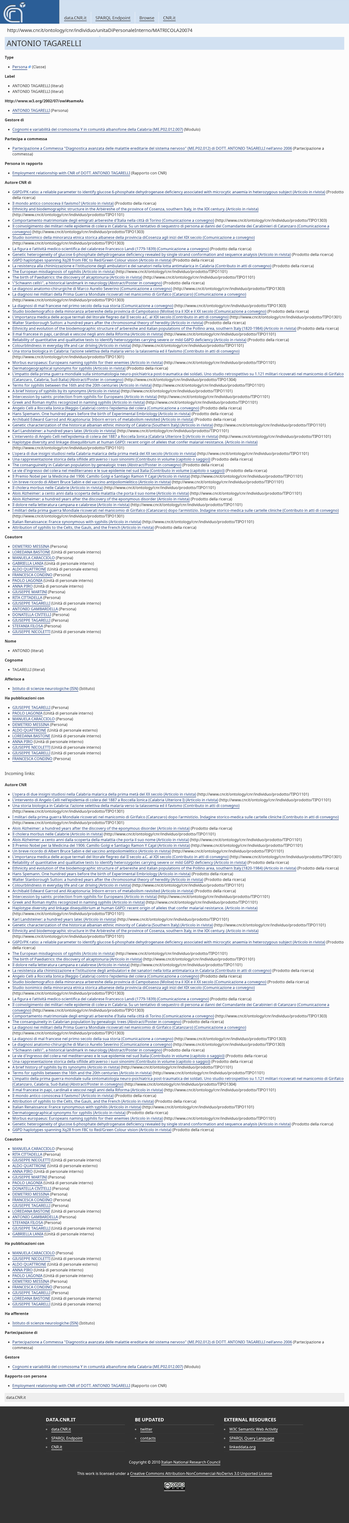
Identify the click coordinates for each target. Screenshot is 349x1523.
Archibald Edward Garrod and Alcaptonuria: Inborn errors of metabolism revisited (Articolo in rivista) (102, 419)
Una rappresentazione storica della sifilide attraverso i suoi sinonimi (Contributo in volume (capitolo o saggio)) (111, 459)
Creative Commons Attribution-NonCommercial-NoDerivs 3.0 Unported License (201, 1473)
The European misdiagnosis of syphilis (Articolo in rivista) (63, 271)
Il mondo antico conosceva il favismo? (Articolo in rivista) (63, 203)
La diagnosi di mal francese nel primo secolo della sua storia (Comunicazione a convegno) (92, 305)
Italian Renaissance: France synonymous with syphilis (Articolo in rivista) (76, 521)
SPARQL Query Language (251, 1438)
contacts (148, 1438)
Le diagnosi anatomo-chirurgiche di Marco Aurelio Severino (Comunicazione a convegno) (92, 288)
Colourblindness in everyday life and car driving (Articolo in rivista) (71, 345)
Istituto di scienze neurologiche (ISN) (45, 688)
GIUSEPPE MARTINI (29, 591)
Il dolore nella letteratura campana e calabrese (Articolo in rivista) (71, 504)
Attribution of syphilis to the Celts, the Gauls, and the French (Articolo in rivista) (83, 527)
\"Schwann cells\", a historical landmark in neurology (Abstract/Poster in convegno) (87, 283)
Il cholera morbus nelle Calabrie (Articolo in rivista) (57, 487)
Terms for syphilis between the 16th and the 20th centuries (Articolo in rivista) (82, 385)
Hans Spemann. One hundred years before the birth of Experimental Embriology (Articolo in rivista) (101, 413)
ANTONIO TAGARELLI (31, 110)
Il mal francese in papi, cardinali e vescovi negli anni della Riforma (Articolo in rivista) (87, 334)
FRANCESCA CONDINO (32, 574)
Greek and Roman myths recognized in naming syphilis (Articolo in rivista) (78, 402)
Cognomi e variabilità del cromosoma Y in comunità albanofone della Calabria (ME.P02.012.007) (97, 129)
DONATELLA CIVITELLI (31, 614)
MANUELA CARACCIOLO (33, 557)
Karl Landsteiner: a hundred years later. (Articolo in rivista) (64, 430)
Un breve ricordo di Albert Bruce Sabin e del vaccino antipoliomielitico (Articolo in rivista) (91, 482)
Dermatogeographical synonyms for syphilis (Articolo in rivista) (69, 368)
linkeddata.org (242, 1447)
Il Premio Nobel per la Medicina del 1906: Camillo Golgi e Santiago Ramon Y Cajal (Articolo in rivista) (101, 476)
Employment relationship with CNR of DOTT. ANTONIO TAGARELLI (71, 173)
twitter (146, 1429)
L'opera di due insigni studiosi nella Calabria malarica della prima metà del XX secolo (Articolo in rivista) (104, 453)
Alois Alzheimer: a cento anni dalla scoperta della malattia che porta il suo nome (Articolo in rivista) (100, 493)
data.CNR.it (75, 18)
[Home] (29, 12)
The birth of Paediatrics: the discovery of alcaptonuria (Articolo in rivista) (77, 277)
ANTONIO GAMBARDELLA (35, 609)
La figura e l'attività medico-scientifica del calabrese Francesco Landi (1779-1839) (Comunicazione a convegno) (110, 248)
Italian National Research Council (190, 1462)
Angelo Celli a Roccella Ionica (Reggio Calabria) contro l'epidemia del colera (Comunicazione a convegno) (105, 408)
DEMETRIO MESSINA (30, 546)
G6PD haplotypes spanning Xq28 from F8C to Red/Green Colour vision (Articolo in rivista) (91, 260)
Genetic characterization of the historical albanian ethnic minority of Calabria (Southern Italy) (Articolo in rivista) (112, 425)
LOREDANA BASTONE (31, 552)
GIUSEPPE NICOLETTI (31, 631)
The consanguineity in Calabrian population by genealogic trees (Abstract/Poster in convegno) (96, 464)
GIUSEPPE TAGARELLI (31, 603)
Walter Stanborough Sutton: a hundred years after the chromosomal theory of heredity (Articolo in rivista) (107, 322)
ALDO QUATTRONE (29, 569)
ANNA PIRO (22, 586)
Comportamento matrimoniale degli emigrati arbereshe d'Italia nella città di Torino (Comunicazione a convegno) (113, 220)
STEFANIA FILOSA (27, 626)
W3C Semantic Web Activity (253, 1429)
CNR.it (169, 18)
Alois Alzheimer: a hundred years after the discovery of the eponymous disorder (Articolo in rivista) (101, 499)
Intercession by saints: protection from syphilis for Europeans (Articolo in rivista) (84, 396)
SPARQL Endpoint (113, 18)
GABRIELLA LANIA (27, 563)
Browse (146, 18)
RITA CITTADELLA (27, 597)
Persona (19, 66)
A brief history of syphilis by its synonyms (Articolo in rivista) (66, 391)
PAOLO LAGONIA (27, 580)
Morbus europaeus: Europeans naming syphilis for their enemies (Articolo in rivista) (87, 362)
